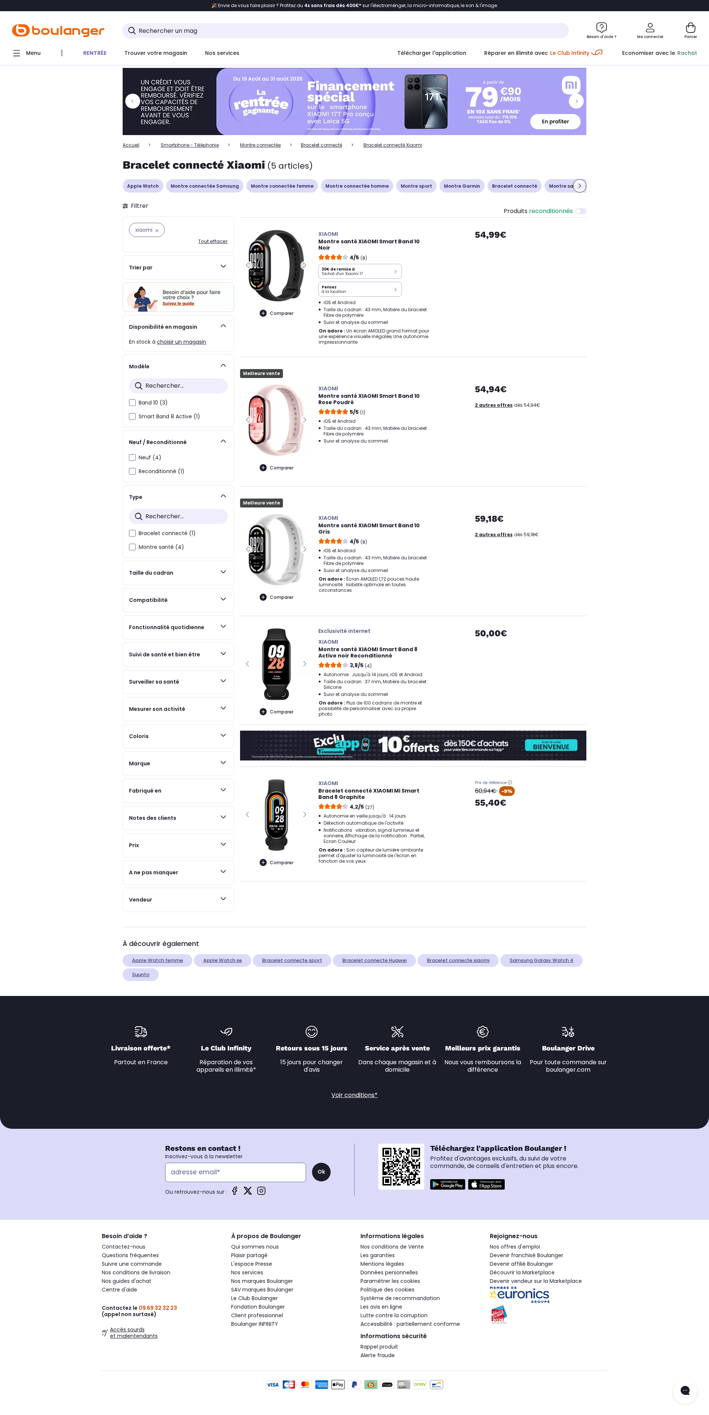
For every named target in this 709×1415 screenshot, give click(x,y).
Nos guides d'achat (126, 1281)
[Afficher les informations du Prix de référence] (510, 782)
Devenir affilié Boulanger (521, 1264)
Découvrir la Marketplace (522, 1272)
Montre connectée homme (357, 186)
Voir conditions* (354, 1095)
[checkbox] (132, 402)
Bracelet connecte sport (292, 960)
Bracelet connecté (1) (167, 533)
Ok (321, 1171)
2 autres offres (494, 405)
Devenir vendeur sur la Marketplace (536, 1281)
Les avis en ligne (381, 1307)
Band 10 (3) (153, 402)
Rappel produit (379, 1346)
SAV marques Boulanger (262, 1289)
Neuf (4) (150, 457)
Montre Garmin (462, 186)
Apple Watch (143, 186)
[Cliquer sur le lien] (354, 101)
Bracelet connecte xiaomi (458, 960)
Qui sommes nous (255, 1246)
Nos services (247, 1272)
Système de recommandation (400, 1298)
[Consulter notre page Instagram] (261, 1193)
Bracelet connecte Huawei (374, 960)
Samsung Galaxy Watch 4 (541, 960)
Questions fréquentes (130, 1255)
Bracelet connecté (321, 145)
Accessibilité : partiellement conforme (410, 1324)
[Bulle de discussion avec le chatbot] (685, 1391)
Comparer (281, 313)
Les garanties (377, 1255)
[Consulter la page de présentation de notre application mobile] (447, 1184)
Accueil (131, 145)
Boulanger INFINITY (254, 1324)
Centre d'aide (119, 1289)
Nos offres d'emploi (515, 1246)
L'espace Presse (251, 1264)
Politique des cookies (387, 1289)
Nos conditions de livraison (136, 1272)
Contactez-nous (123, 1246)
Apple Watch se (222, 960)
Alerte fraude (377, 1355)
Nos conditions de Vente (392, 1246)
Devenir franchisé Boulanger (526, 1255)
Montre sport (416, 186)
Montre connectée (260, 145)
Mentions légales (382, 1264)
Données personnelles (389, 1272)
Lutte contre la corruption (394, 1315)
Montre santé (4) (161, 547)
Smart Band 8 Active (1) (169, 416)
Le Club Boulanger (254, 1298)
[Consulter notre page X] (247, 1193)
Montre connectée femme (282, 186)
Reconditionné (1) (162, 471)
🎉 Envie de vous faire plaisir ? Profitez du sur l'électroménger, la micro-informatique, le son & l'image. (354, 5)
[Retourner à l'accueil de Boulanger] (58, 30)
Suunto (140, 974)
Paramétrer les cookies (390, 1281)
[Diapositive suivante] (579, 186)
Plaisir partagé (249, 1255)
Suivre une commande (132, 1264)
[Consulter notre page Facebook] (234, 1193)
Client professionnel (257, 1315)
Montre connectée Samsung (205, 186)
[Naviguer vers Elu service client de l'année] (548, 1314)
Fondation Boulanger (258, 1307)
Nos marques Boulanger (262, 1281)
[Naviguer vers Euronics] (548, 1295)
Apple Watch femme (157, 960)
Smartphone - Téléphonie (190, 145)
